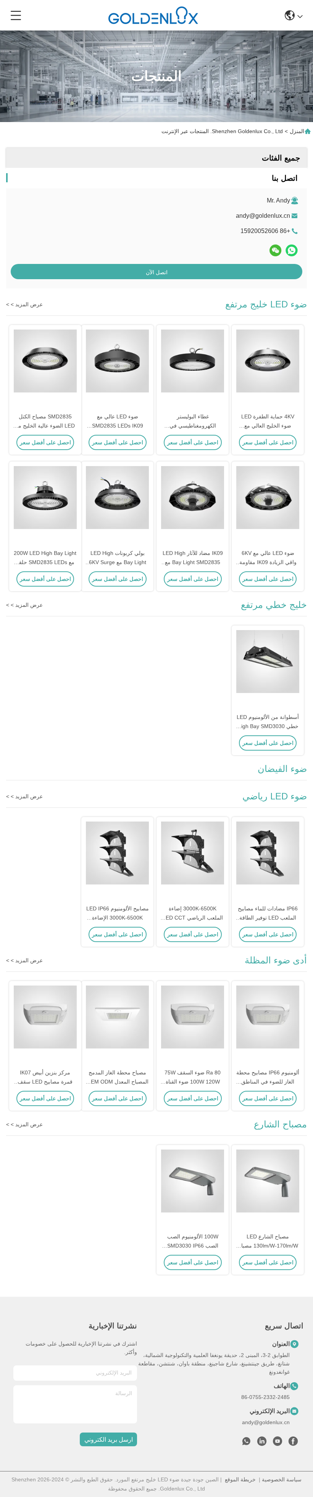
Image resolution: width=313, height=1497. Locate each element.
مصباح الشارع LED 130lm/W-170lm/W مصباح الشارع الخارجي (268, 1245)
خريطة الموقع (240, 1479)
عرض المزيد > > (24, 304)
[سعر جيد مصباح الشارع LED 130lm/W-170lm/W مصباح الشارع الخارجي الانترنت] (267, 1189)
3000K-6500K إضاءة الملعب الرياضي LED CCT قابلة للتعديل (193, 917)
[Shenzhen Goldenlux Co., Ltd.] (153, 15)
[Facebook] (293, 1443)
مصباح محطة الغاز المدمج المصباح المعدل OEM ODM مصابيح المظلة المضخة (117, 1081)
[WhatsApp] (291, 250)
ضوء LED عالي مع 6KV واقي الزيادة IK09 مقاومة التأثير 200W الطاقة (268, 562)
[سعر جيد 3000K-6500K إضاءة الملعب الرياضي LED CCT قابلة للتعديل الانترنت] (192, 861)
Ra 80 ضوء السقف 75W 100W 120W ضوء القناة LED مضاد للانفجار (193, 1081)
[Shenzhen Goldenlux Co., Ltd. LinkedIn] (262, 1443)
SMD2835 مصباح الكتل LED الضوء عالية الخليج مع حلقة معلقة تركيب (45, 425)
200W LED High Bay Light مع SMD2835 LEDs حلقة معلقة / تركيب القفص (45, 562)
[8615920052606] (246, 1443)
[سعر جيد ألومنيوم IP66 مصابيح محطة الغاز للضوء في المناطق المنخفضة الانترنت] (267, 1025)
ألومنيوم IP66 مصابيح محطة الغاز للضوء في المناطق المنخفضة (267, 1081)
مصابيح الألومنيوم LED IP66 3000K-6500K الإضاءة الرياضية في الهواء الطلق (117, 917)
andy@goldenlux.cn (263, 215)
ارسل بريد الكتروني (108, 1439)
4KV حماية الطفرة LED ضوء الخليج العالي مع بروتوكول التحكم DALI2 (267, 425)
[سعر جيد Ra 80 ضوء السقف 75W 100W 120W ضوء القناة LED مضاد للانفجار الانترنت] (192, 1025)
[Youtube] (277, 1443)
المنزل (297, 131)
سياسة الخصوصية (282, 1479)
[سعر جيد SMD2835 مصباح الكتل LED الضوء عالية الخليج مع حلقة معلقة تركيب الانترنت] (45, 369)
